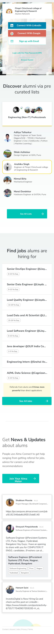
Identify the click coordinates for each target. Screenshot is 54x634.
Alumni (12, 629)
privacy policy (37, 69)
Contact (5, 629)
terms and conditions (20, 69)
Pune (38, 155)
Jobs (18, 629)
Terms (30, 629)
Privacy (24, 629)
